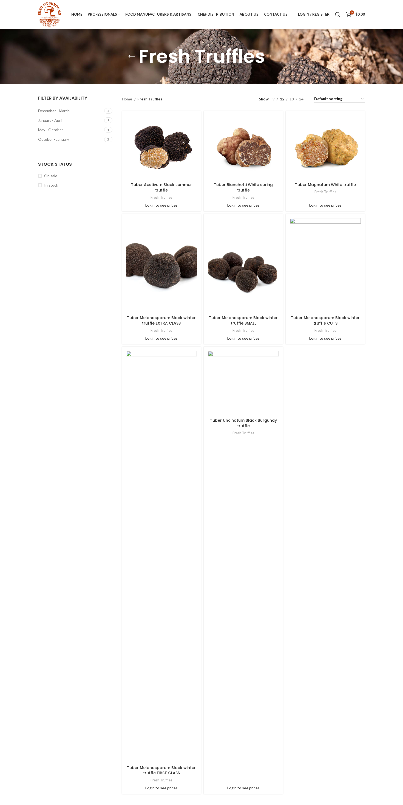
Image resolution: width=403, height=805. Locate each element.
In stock (51, 185)
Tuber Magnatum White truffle (325, 184)
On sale (50, 175)
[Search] (337, 14)
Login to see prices (161, 205)
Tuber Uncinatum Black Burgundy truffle (243, 423)
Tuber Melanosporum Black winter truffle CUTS (325, 320)
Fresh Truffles (161, 197)
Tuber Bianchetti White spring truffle (243, 187)
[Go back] (131, 56)
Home (127, 99)
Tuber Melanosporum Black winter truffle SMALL (243, 320)
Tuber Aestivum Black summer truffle (161, 187)
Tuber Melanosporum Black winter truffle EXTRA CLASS (161, 320)
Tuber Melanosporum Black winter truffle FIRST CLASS (161, 770)
